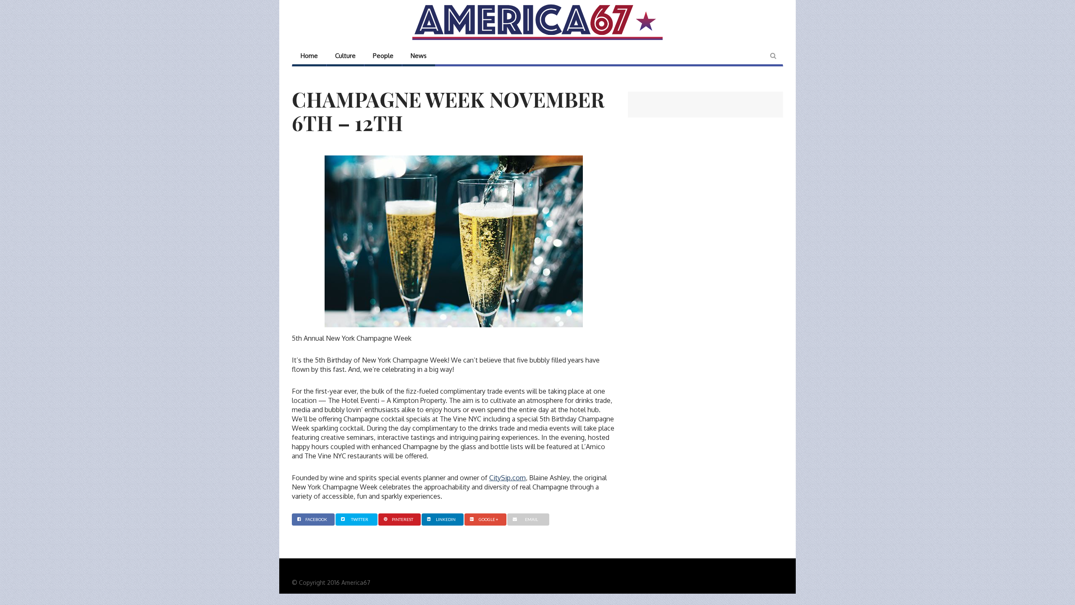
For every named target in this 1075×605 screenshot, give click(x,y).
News (419, 56)
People (383, 56)
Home (309, 56)
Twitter (359, 519)
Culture (345, 56)
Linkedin (446, 519)
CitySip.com (507, 477)
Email (531, 519)
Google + (488, 519)
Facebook (316, 519)
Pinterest (402, 519)
